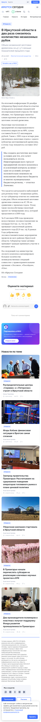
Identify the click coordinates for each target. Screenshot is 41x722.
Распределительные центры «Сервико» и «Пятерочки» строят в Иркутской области (18, 388)
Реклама (24, 699)
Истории (24, 17)
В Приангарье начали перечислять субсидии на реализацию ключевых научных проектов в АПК (19, 573)
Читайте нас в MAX (9, 63)
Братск (10, 2)
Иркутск (4, 2)
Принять (32, 717)
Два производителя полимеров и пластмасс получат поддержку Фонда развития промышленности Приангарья (20, 622)
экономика (12, 277)
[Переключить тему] (24, 12)
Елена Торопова (8, 394)
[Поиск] (29, 12)
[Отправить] (36, 306)
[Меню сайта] (37, 7)
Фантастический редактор (21, 56)
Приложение (8, 699)
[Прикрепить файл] (9, 306)
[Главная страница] (12, 7)
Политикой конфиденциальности (13, 711)
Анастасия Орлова (9, 439)
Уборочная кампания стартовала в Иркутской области (20, 528)
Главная (6, 17)
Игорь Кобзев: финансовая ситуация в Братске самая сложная (17, 433)
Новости (15, 17)
